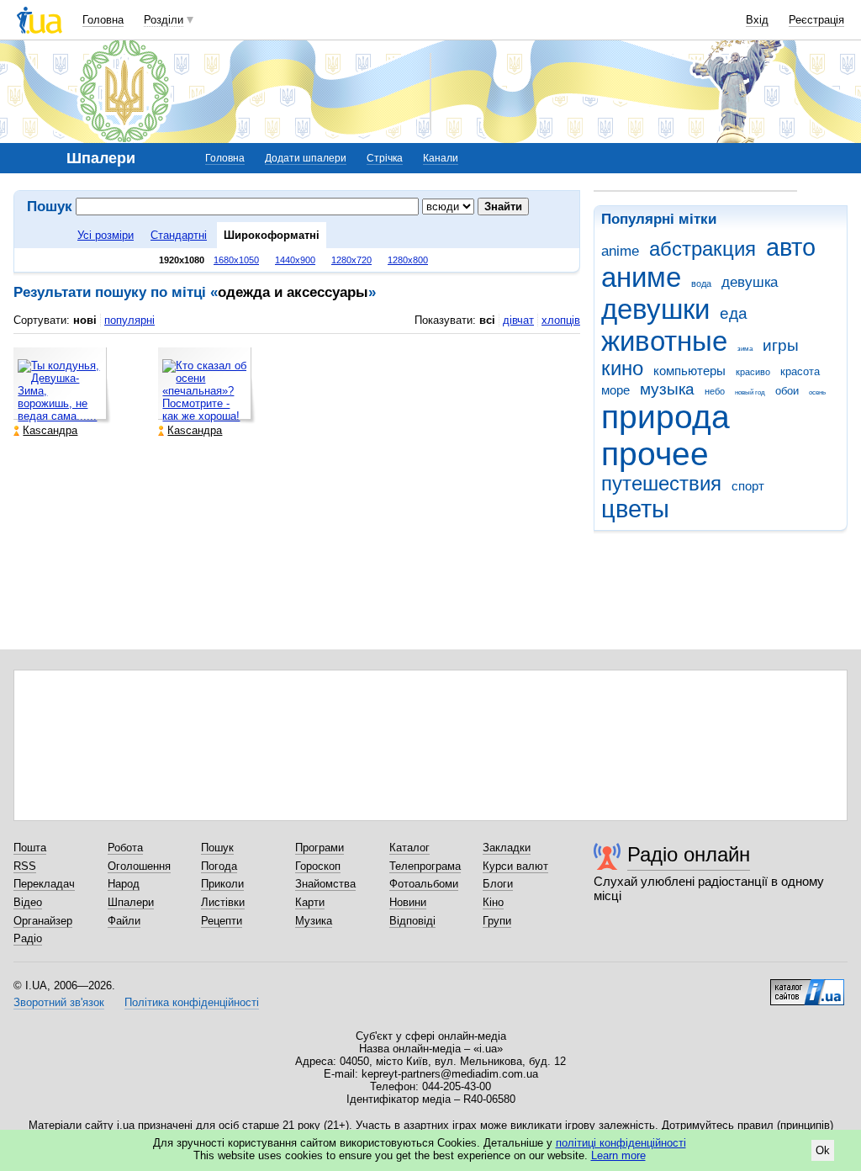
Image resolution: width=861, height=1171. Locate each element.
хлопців (560, 320)
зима (745, 348)
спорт (748, 486)
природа (665, 417)
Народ (124, 883)
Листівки (223, 902)
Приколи (222, 883)
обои (787, 390)
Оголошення (139, 866)
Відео (27, 902)
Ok (823, 1150)
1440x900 (295, 260)
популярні (129, 320)
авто (791, 247)
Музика (313, 920)
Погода (219, 866)
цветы (635, 508)
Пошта (29, 847)
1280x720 (351, 260)
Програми (319, 847)
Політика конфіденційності (191, 1002)
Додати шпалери (305, 158)
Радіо (27, 938)
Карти (310, 902)
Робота (125, 847)
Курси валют (515, 866)
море (615, 390)
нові (85, 320)
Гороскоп (318, 866)
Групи (497, 920)
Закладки (507, 847)
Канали (440, 158)
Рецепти (221, 920)
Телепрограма (425, 866)
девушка (749, 282)
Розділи (163, 19)
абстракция (702, 249)
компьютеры (689, 370)
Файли (124, 920)
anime (620, 251)
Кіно (493, 902)
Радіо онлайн (688, 854)
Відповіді (412, 920)
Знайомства (325, 883)
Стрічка (385, 158)
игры (781, 345)
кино (622, 368)
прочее (655, 454)
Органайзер (42, 920)
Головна (103, 19)
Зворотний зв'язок (58, 1002)
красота (800, 371)
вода (701, 283)
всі (487, 320)
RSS (24, 866)
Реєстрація (816, 19)
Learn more (618, 1155)
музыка (667, 389)
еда (733, 313)
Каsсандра (50, 430)
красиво (753, 372)
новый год (750, 392)
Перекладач (44, 883)
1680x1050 (236, 260)
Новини (407, 902)
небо (715, 391)
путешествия (661, 484)
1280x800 (408, 260)
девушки (655, 309)
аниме (641, 277)
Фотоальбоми (423, 883)
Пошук (217, 847)
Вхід (757, 19)
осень (817, 392)
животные (664, 341)
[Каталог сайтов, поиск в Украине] (807, 986)
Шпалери (131, 902)
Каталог (409, 847)
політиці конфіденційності (621, 1143)
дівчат (518, 320)
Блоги (498, 883)
